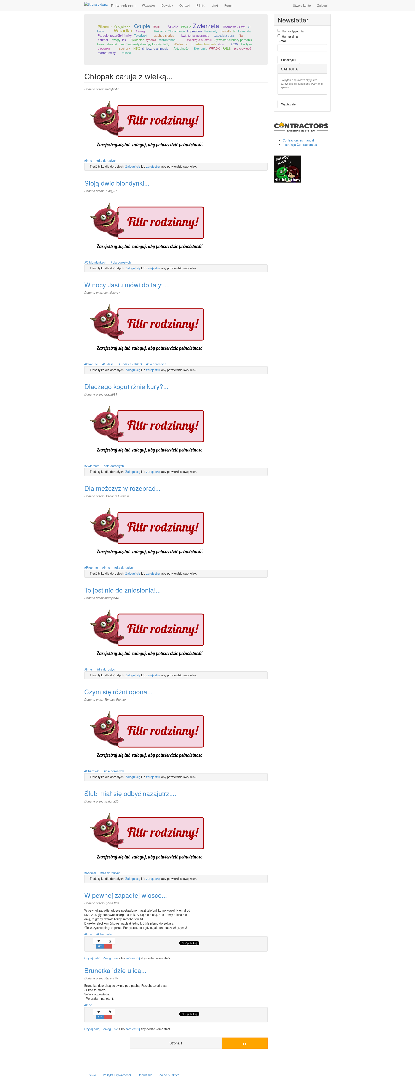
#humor (103, 40)
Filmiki (200, 5)
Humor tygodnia (293, 31)
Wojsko (186, 26)
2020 (234, 44)
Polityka (246, 44)
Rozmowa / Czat (234, 27)
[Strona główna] (97, 4)
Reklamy (160, 31)
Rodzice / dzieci (131, 364)
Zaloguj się (132, 166)
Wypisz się (288, 104)
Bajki (156, 26)
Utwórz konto (302, 5)
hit (234, 31)
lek (124, 40)
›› (245, 1043)
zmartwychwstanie (203, 44)
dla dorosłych (107, 160)
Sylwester (137, 40)
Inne (89, 160)
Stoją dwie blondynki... (116, 183)
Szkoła (173, 26)
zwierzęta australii (199, 40)
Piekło (92, 1075)
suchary (124, 48)
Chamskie (93, 771)
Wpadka (123, 30)
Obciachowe (176, 31)
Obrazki (184, 5)
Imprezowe (194, 31)
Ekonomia (200, 48)
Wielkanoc (181, 44)
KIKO (136, 48)
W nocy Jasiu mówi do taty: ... (127, 284)
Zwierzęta (206, 25)
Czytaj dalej (92, 958)
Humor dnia (290, 36)
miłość (126, 53)
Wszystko (148, 5)
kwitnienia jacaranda (195, 35)
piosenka (104, 48)
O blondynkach (96, 262)
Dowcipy (167, 5)
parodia (226, 31)
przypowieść (242, 48)
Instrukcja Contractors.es (300, 144)
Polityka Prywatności (117, 1075)
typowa (151, 40)
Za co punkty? (169, 1075)
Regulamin (145, 1075)
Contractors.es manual (298, 140)
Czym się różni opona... (118, 691)
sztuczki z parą (224, 35)
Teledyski (140, 35)
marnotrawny (107, 53)
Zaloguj (322, 5)
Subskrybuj (288, 60)
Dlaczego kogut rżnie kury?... (126, 386)
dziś (221, 44)
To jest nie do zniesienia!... (122, 589)
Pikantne (105, 26)
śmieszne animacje (155, 48)
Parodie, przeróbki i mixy (115, 35)
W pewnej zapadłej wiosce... (125, 895)
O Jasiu (109, 364)
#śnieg (140, 31)
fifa (241, 35)
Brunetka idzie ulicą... (115, 970)
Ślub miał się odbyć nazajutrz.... (130, 793)
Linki (215, 5)
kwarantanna (167, 40)
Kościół (91, 873)
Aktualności (181, 48)
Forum (228, 5)
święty (116, 40)
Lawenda (244, 31)
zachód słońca (164, 35)
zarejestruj (153, 166)
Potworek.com (123, 5)
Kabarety (210, 31)
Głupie (142, 26)
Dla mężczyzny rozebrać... (122, 488)
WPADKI (214, 48)
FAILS (226, 48)
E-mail (283, 41)
